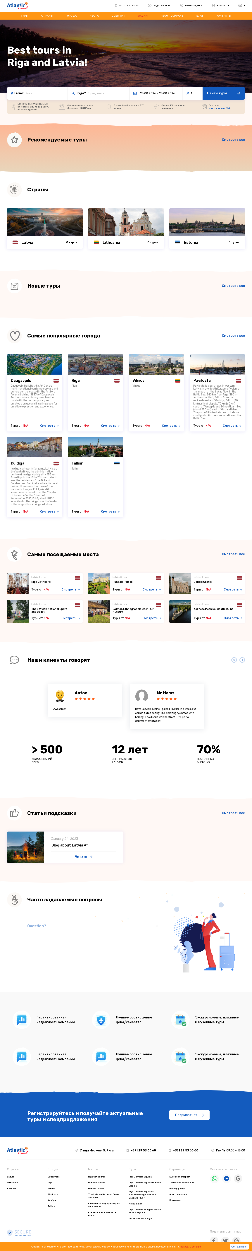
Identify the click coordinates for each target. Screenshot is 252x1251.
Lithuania (12, 1182)
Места (94, 15)
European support (179, 1176)
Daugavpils (54, 1176)
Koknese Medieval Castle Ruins (213, 609)
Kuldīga (52, 1200)
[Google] (238, 1181)
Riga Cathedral (41, 581)
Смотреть (47, 425)
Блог (200, 15)
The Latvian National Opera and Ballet (49, 610)
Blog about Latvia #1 (69, 845)
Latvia (10, 1176)
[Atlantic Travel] (17, 5)
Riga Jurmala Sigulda (140, 1176)
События (118, 15)
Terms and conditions (181, 1182)
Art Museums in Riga (140, 1218)
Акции (143, 15)
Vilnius (51, 1188)
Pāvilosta (53, 1194)
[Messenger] (226, 1182)
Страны (47, 15)
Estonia (11, 1188)
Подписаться (186, 1115)
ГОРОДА (71, 15)
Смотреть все (233, 140)
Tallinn (51, 1206)
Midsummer (135, 1203)
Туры (24, 15)
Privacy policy (177, 1188)
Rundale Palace (122, 581)
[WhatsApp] (214, 1182)
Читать (81, 856)
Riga (50, 1182)
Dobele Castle (203, 581)
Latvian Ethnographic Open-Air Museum (133, 610)
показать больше (190, 1246)
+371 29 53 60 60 (143, 1150)
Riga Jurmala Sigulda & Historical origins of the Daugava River (142, 1194)
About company (172, 15)
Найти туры (217, 93)
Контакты (224, 15)
